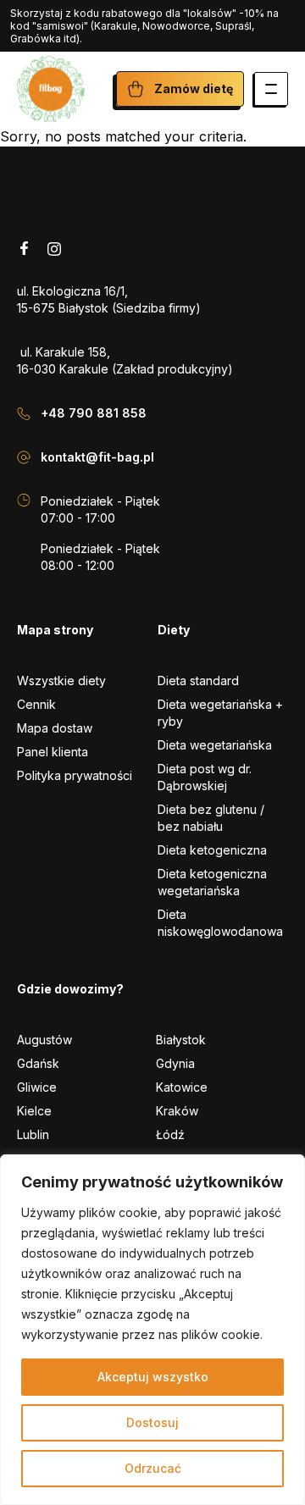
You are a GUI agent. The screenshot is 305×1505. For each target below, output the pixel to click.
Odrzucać (153, 1468)
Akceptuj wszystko (152, 1376)
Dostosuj (152, 1422)
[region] (152, 1329)
